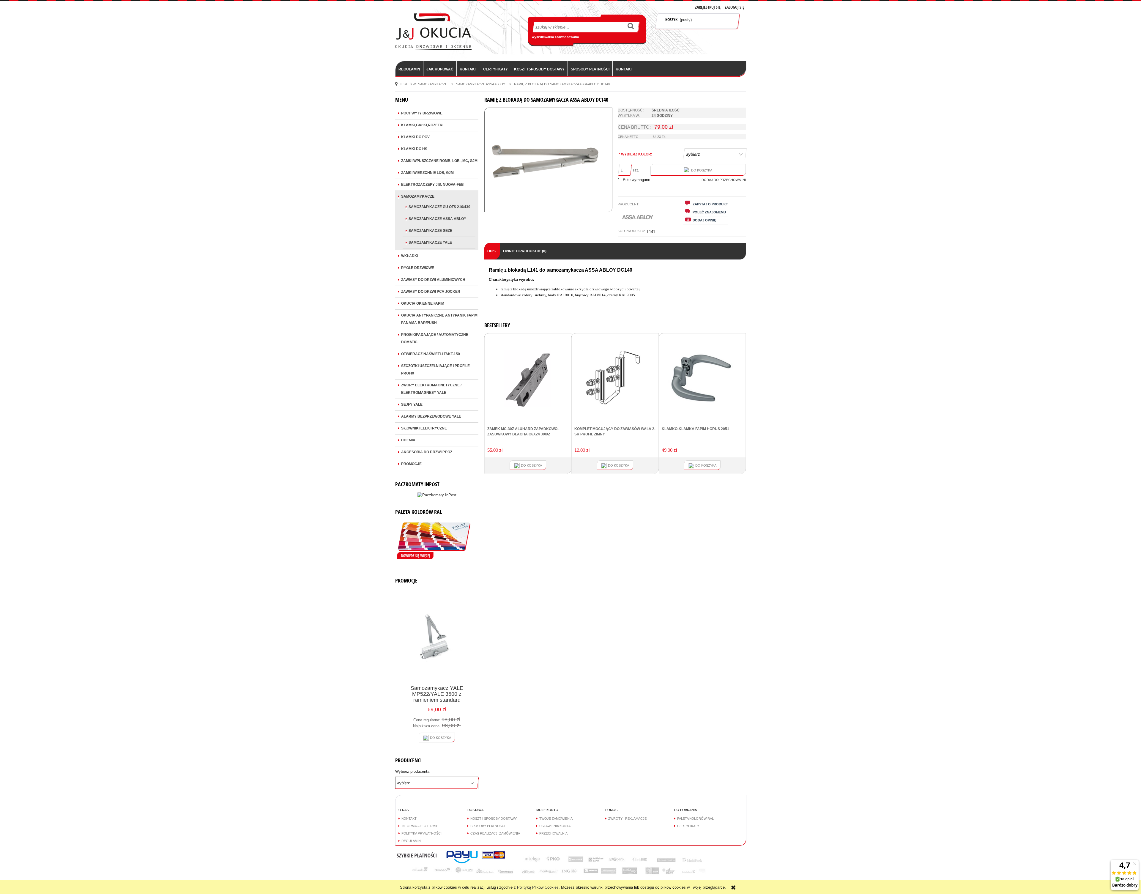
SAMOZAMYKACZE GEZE (430, 231)
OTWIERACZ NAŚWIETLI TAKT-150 (430, 354)
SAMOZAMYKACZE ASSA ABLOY (437, 219)
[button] (705, 204)
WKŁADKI (409, 256)
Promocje (411, 464)
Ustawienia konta (554, 826)
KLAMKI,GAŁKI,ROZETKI (422, 125)
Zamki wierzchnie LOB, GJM (427, 173)
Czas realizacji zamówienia (495, 833)
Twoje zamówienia (556, 818)
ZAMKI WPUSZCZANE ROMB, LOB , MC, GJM (439, 161)
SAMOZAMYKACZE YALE (430, 242)
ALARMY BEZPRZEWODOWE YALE (431, 416)
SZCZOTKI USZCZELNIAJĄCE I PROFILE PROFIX (435, 369)
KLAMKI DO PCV (415, 137)
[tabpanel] (615, 287)
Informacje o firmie (419, 826)
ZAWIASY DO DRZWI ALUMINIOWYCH (433, 280)
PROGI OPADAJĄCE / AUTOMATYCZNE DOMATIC (434, 338)
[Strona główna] (433, 31)
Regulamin (411, 841)
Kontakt (409, 818)
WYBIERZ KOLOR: (635, 154)
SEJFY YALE (412, 404)
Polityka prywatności (421, 833)
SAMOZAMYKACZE (417, 196)
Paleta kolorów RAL (695, 818)
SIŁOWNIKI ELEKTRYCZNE (424, 428)
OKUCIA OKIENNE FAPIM (422, 303)
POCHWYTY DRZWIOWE (421, 113)
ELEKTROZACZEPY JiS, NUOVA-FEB (432, 184)
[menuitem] (409, 69)
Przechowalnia (553, 833)
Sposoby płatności (487, 826)
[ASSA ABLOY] (638, 217)
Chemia (408, 440)
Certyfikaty (688, 826)
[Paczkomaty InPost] (436, 494)
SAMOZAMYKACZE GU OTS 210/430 (439, 207)
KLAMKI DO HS (414, 149)
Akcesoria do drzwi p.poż (426, 452)
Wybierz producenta (412, 771)
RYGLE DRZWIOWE (417, 268)
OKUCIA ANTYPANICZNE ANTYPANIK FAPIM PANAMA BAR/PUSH (439, 319)
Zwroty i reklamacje (627, 818)
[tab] (492, 251)
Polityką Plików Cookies (538, 887)
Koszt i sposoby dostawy (493, 818)
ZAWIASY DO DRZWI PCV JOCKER (430, 291)
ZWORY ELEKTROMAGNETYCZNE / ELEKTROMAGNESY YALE (431, 389)
